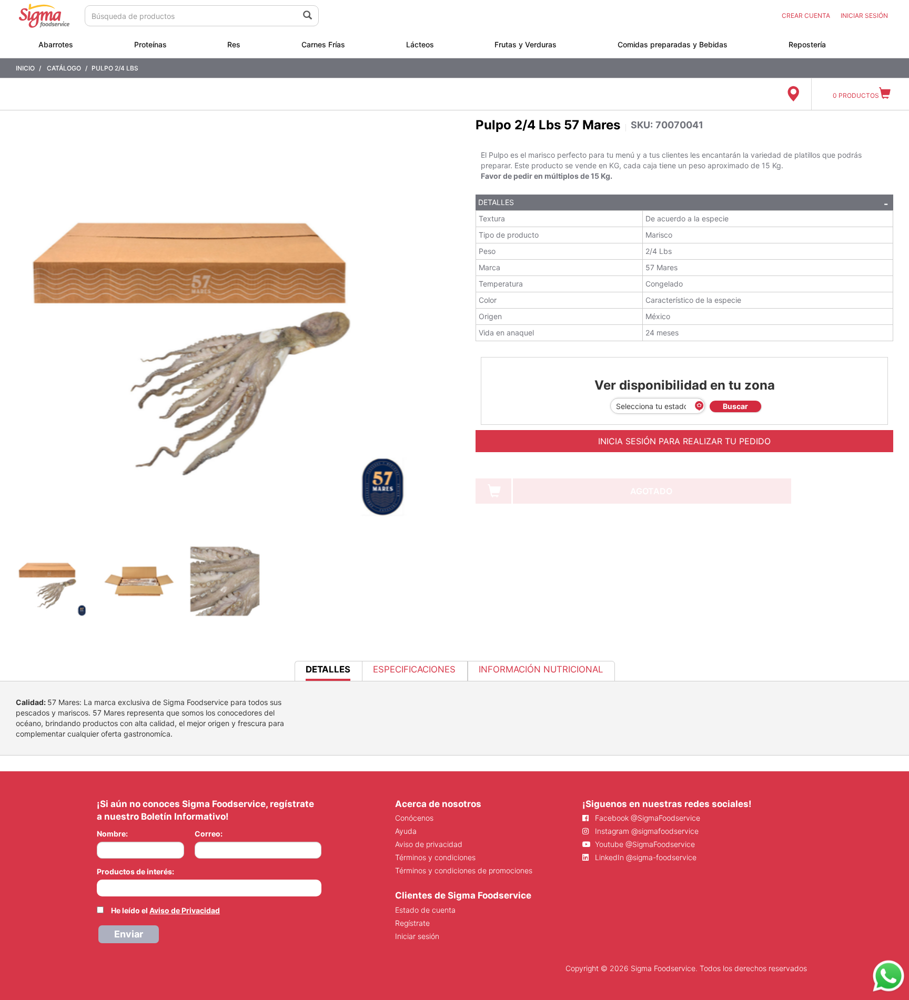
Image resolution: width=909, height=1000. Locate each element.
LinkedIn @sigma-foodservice (644, 857)
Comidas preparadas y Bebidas (673, 44)
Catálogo (64, 68)
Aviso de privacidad (428, 844)
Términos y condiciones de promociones (463, 870)
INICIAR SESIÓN (864, 15)
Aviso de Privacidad (184, 910)
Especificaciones (414, 669)
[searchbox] (102, 887)
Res (233, 44)
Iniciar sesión (417, 936)
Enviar (128, 934)
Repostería (807, 44)
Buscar (735, 406)
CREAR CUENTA (806, 15)
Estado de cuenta (425, 909)
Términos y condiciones (435, 857)
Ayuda (406, 830)
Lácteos (420, 44)
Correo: (209, 833)
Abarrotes (55, 44)
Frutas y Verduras (525, 44)
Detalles (496, 202)
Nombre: (112, 833)
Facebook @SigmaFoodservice (646, 817)
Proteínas (150, 44)
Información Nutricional (541, 669)
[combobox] (209, 888)
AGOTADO (651, 491)
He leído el (165, 910)
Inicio (25, 68)
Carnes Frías (323, 44)
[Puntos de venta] (793, 94)
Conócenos (414, 817)
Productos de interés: (135, 871)
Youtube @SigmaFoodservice (644, 844)
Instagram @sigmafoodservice (646, 830)
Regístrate (412, 923)
